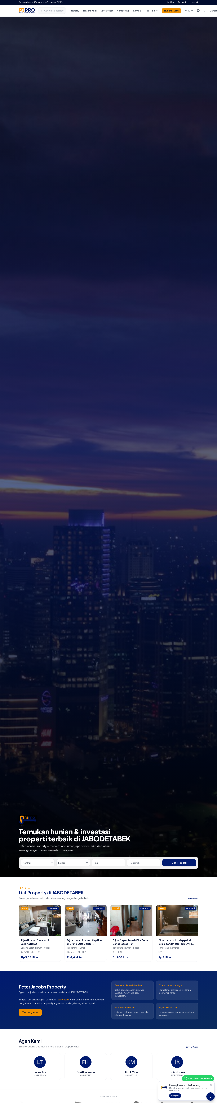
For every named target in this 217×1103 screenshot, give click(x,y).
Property (74, 10)
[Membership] (198, 10)
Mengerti (175, 1096)
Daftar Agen (107, 10)
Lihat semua (192, 898)
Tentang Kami (184, 2)
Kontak (195, 2)
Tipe (152, 10)
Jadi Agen (171, 2)
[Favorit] (205, 10)
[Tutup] (211, 1085)
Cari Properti (179, 862)
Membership (123, 10)
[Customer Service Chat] (210, 1096)
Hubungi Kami (171, 10)
